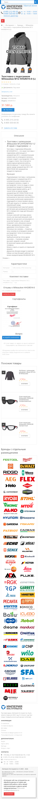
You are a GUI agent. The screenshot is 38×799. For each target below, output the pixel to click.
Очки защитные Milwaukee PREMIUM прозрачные (26, 424)
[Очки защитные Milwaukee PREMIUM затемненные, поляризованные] (10, 402)
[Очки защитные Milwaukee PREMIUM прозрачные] (10, 428)
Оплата (3, 730)
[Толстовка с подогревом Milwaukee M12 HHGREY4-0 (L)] (8, 70)
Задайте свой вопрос (12, 337)
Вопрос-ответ (5, 748)
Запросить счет (7, 92)
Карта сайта (5, 744)
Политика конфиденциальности (11, 733)
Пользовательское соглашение (11, 735)
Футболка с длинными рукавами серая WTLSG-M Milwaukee (27, 372)
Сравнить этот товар (10, 128)
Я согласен (9, 794)
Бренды (3, 746)
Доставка (4, 728)
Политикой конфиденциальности (14, 789)
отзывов (5, 84)
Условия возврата (7, 726)
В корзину (24, 384)
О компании (5, 723)
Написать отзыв (15, 84)
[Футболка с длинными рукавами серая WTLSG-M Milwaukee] (10, 376)
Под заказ (8, 110)
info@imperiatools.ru (10, 759)
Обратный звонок (30, 6)
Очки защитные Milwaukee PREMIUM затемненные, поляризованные (26, 399)
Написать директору (11, 16)
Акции (3, 741)
